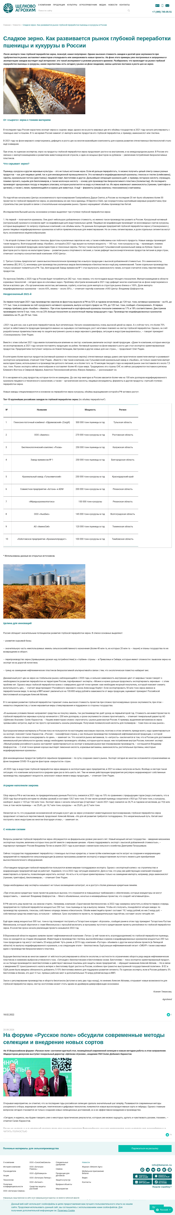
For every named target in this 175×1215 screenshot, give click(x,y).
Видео (85, 1178)
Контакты (124, 5)
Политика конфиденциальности (13, 1185)
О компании (44, 5)
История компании (11, 1167)
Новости (112, 5)
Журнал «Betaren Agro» (92, 1167)
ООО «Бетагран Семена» (14, 1191)
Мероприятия (62, 1189)
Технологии (8, 1180)
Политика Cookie (66, 1210)
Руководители (9, 1171)
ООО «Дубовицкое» (38, 1173)
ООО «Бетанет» (36, 1182)
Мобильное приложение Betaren (93, 1172)
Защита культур (63, 1180)
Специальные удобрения (62, 1163)
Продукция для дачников (62, 1174)
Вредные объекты (64, 1184)
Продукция (59, 5)
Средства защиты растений (38, 1187)
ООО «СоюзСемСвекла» (40, 1162)
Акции (6, 1175)
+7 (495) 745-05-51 (162, 12)
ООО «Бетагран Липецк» (40, 1178)
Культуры (72, 5)
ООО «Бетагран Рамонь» (36, 1168)
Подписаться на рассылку (145, 1148)
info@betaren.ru (162, 1165)
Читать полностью (15, 1131)
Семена (59, 1169)
